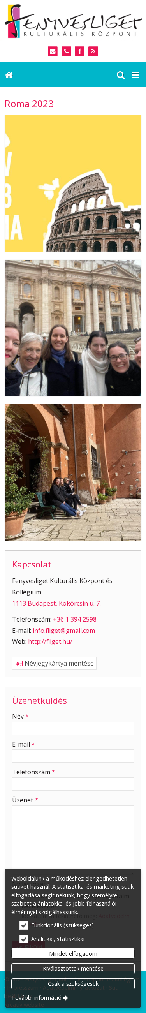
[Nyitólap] (73, 20)
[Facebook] (80, 51)
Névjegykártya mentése (58, 663)
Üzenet (25, 800)
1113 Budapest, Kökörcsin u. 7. (56, 603)
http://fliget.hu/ (50, 641)
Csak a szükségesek (73, 983)
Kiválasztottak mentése (73, 968)
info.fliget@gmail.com (64, 630)
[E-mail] (52, 51)
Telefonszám (33, 772)
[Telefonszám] (66, 51)
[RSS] (93, 51)
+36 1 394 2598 (75, 619)
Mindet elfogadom (73, 953)
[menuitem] (9, 74)
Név (20, 716)
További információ (36, 997)
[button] (135, 74)
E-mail (23, 744)
